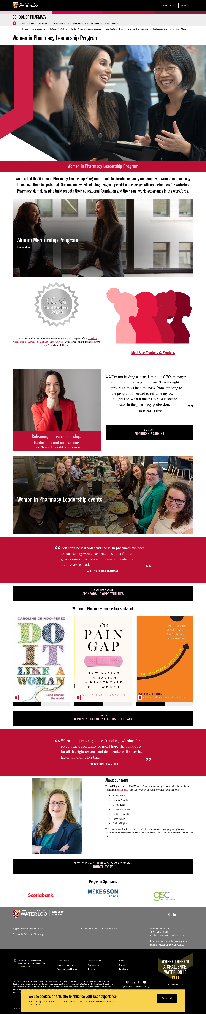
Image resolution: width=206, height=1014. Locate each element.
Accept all (167, 998)
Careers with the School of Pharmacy (99, 928)
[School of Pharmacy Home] (14, 23)
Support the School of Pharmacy (28, 928)
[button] (169, 5)
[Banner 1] (27, 704)
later (122, 789)
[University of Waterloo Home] (25, 5)
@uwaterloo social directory (136, 986)
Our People (177, 944)
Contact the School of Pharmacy (28, 934)
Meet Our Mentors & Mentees (153, 352)
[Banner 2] (55, 704)
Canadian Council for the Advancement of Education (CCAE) (55, 340)
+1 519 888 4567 (24, 966)
